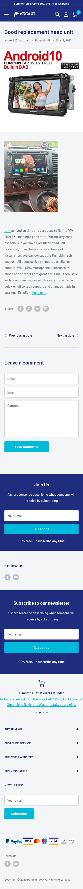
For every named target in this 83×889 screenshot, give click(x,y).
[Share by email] (46, 308)
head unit (39, 292)
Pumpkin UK (34, 879)
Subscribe (42, 529)
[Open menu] (6, 14)
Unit (7, 230)
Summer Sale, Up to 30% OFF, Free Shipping (41, 3)
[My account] (66, 14)
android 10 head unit (17, 40)
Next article (65, 335)
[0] (75, 14)
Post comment (26, 446)
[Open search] (57, 14)
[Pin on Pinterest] (29, 308)
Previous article (20, 335)
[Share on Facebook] (20, 308)
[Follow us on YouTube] (16, 577)
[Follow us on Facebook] (7, 577)
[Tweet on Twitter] (37, 308)
